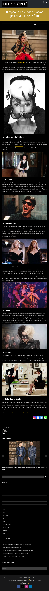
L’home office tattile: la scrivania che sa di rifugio (12, 547)
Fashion (4, 493)
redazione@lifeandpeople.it (25, 579)
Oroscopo (4, 521)
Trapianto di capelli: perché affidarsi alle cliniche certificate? (13, 556)
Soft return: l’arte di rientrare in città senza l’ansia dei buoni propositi (15, 553)
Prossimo (44, 24)
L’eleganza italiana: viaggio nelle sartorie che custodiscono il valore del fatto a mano (18, 550)
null (3, 518)
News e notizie (5, 515)
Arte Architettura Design (7, 487)
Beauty (4, 490)
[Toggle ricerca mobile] (43, 2)
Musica (4, 512)
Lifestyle (4, 503)
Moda (3, 421)
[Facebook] (38, 417)
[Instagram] (34, 417)
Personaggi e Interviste (7, 524)
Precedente (37, 24)
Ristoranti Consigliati (7, 500)
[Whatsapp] (45, 417)
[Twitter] (41, 417)
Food (4, 497)
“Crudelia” (18, 357)
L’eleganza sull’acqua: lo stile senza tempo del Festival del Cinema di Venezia (17, 544)
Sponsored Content (6, 527)
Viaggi (4, 533)
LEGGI (27, 583)
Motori (4, 509)
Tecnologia (5, 530)
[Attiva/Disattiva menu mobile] (46, 2)
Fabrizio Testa (6, 427)
